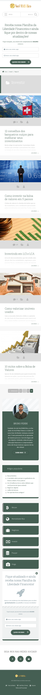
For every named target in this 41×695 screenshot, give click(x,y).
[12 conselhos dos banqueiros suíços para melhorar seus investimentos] (20, 106)
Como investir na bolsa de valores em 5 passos (19, 197)
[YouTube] (29, 659)
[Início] (20, 676)
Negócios (15, 530)
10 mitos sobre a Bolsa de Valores (20, 368)
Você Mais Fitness (23, 685)
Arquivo (34, 685)
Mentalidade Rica (18, 519)
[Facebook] (12, 659)
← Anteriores (13, 391)
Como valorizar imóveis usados (20, 310)
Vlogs (14, 564)
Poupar (14, 553)
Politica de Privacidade (21, 688)
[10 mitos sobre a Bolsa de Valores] (20, 342)
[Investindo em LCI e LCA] (20, 229)
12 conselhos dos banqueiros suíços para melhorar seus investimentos (19, 136)
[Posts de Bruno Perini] (27, 122)
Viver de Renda (11, 685)
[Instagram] (20, 659)
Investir (21, 122)
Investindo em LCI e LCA (19, 254)
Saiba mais (19, 453)
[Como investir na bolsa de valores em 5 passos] (20, 171)
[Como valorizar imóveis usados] (20, 284)
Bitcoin (14, 507)
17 (17, 245)
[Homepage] (20, 5)
